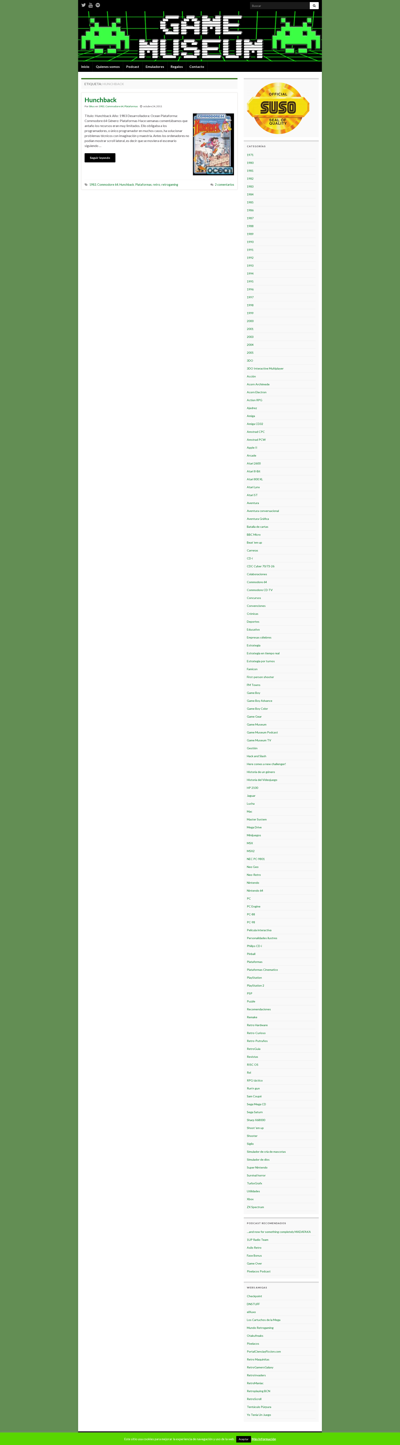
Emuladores (155, 66)
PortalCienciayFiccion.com (264, 1351)
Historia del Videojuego (262, 780)
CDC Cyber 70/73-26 (260, 566)
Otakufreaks (255, 1335)
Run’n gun (253, 1088)
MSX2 (251, 851)
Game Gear (254, 716)
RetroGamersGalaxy (260, 1367)
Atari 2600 (254, 463)
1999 (250, 313)
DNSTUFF (253, 1304)
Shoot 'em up (255, 1128)
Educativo (253, 629)
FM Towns (253, 685)
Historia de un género (261, 772)
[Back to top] (390, 1435)
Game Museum (256, 724)
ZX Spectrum (255, 1207)
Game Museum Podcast (262, 732)
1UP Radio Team (257, 1239)
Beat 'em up (254, 542)
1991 (250, 249)
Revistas (252, 1056)
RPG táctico (255, 1080)
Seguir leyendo (100, 157)
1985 (250, 202)
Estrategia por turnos (261, 661)
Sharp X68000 (256, 1120)
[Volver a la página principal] (200, 36)
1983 (101, 106)
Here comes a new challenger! (266, 764)
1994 (250, 273)
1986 (250, 210)
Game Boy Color (257, 708)
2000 (250, 321)
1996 (250, 289)
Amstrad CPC (256, 431)
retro (156, 184)
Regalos (177, 66)
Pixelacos (253, 1343)
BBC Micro (254, 534)
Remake (252, 1017)
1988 (250, 226)
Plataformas (131, 106)
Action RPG (254, 400)
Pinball (251, 954)
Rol (249, 1072)
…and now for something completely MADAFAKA (279, 1231)
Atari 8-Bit (253, 471)
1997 (250, 297)
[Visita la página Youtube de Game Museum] (91, 4)
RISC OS (252, 1064)
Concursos (254, 598)
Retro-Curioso (256, 1033)
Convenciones (256, 605)
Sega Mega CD (256, 1104)
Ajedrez (252, 408)
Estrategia (253, 645)
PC (249, 898)
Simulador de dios (258, 1159)
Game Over (254, 1263)
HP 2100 (252, 787)
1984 (250, 194)
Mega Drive (254, 827)
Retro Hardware (257, 1025)
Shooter (252, 1136)
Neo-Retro (254, 874)
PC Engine (253, 906)
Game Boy (253, 692)
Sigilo (250, 1143)
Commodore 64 (114, 106)
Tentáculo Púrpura (259, 1407)
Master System (257, 819)
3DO (250, 360)
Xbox (250, 1199)
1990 (250, 242)
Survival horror (256, 1175)
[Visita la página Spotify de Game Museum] (98, 4)
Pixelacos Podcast (259, 1271)
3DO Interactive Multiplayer (265, 368)
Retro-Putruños (257, 1041)
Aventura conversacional (263, 511)
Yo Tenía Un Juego (259, 1414)
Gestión (252, 748)
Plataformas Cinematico (262, 969)
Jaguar (251, 795)
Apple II (252, 447)
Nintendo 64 (255, 890)
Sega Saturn (255, 1112)
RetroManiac (255, 1383)
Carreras (252, 550)
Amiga (251, 416)
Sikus (92, 106)
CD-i (250, 558)
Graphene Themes (111, 1439)
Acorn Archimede (258, 384)
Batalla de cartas (257, 526)
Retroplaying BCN (258, 1391)
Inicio (85, 66)
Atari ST (252, 495)
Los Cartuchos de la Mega (263, 1320)
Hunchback (101, 99)
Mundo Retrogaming (260, 1327)
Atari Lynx (253, 487)
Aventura (253, 503)
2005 (250, 352)
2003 (250, 337)
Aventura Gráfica (258, 518)
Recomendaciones (259, 1009)
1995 (250, 281)
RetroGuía (253, 1048)
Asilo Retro (254, 1247)
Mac (249, 811)
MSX (250, 843)
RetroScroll (254, 1399)
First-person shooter (260, 677)
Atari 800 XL (255, 479)
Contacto (196, 66)
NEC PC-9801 (256, 859)
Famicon (252, 669)
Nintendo (253, 882)
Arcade (251, 455)
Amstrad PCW (256, 439)
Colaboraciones (257, 574)
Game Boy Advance (259, 700)
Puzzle (251, 1001)
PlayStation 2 (255, 985)
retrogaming (169, 184)
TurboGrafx (254, 1183)
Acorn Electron (256, 392)
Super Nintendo (257, 1167)
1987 (250, 218)
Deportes (253, 621)
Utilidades (253, 1191)
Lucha (251, 803)
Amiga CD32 (255, 424)
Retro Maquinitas (258, 1359)
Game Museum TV (259, 740)
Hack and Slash (256, 756)
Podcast (132, 66)
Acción (251, 376)
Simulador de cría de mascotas (266, 1151)
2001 (250, 329)
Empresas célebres (259, 637)
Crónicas (252, 613)
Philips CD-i (254, 946)
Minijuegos (254, 835)
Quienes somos (108, 66)
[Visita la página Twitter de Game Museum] (83, 4)
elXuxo (251, 1312)
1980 (250, 162)
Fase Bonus (254, 1255)
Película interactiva (259, 930)
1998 (250, 305)
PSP (249, 993)
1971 (250, 155)
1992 (250, 257)
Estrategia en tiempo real (263, 653)
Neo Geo (253, 867)
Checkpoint (254, 1296)
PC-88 (251, 914)
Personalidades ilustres (262, 938)
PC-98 (251, 922)
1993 (250, 265)
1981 (250, 170)
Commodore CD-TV (260, 590)
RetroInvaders (256, 1375)
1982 (250, 178)
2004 (250, 344)
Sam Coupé (254, 1096)
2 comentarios (224, 184)
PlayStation (254, 977)
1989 (250, 234)
